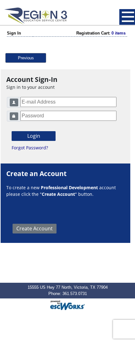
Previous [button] (26, 58)
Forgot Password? (30, 148)
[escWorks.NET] (67, 305)
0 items (118, 33)
